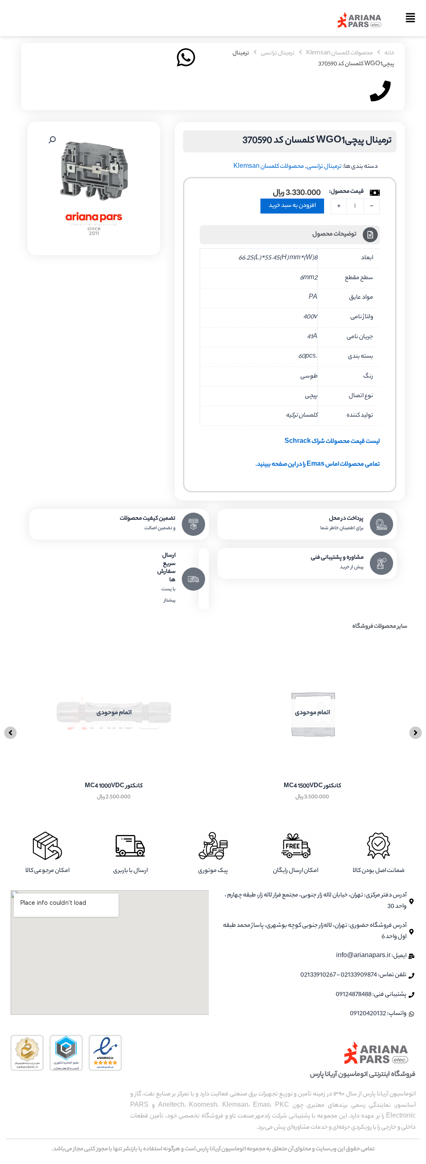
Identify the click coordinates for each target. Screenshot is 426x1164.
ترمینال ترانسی (278, 53)
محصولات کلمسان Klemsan (339, 53)
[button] (407, 19)
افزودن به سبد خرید (292, 206)
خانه (389, 53)
